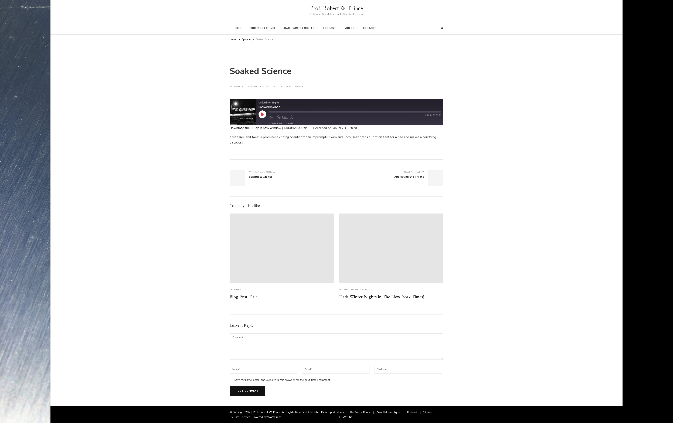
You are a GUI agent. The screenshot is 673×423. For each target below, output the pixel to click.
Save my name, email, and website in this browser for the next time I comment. (282, 380)
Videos (349, 28)
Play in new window (266, 128)
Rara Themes (242, 417)
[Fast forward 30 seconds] (293, 117)
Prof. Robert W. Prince (336, 8)
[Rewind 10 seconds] (279, 117)
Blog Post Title (243, 297)
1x (285, 117)
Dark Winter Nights (299, 28)
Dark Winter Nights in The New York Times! (381, 297)
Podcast (329, 28)
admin (236, 86)
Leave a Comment (294, 86)
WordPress (274, 417)
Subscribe (275, 123)
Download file (240, 128)
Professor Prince (263, 28)
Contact (369, 28)
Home (237, 28)
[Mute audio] (272, 117)
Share (290, 123)
